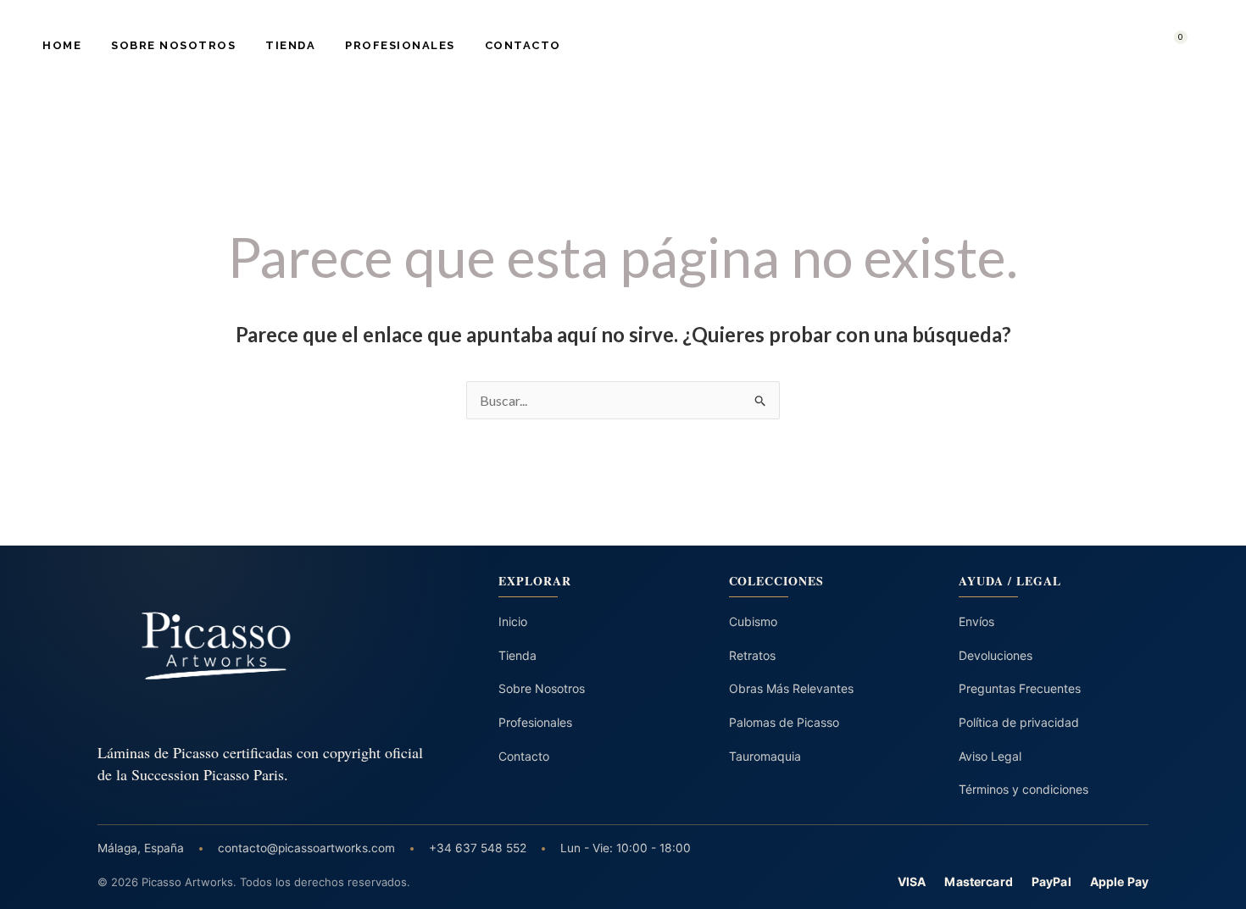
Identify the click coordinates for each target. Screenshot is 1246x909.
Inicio (512, 621)
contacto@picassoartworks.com (306, 848)
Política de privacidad (1019, 722)
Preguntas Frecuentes (1020, 688)
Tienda (290, 45)
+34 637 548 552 (477, 848)
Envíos (976, 621)
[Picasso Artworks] (262, 646)
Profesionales (400, 45)
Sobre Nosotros (173, 45)
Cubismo (753, 621)
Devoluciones (995, 655)
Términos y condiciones (1023, 789)
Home (61, 45)
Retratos (752, 655)
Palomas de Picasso (784, 722)
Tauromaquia (765, 756)
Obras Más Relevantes (791, 688)
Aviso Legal (990, 756)
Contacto (523, 45)
